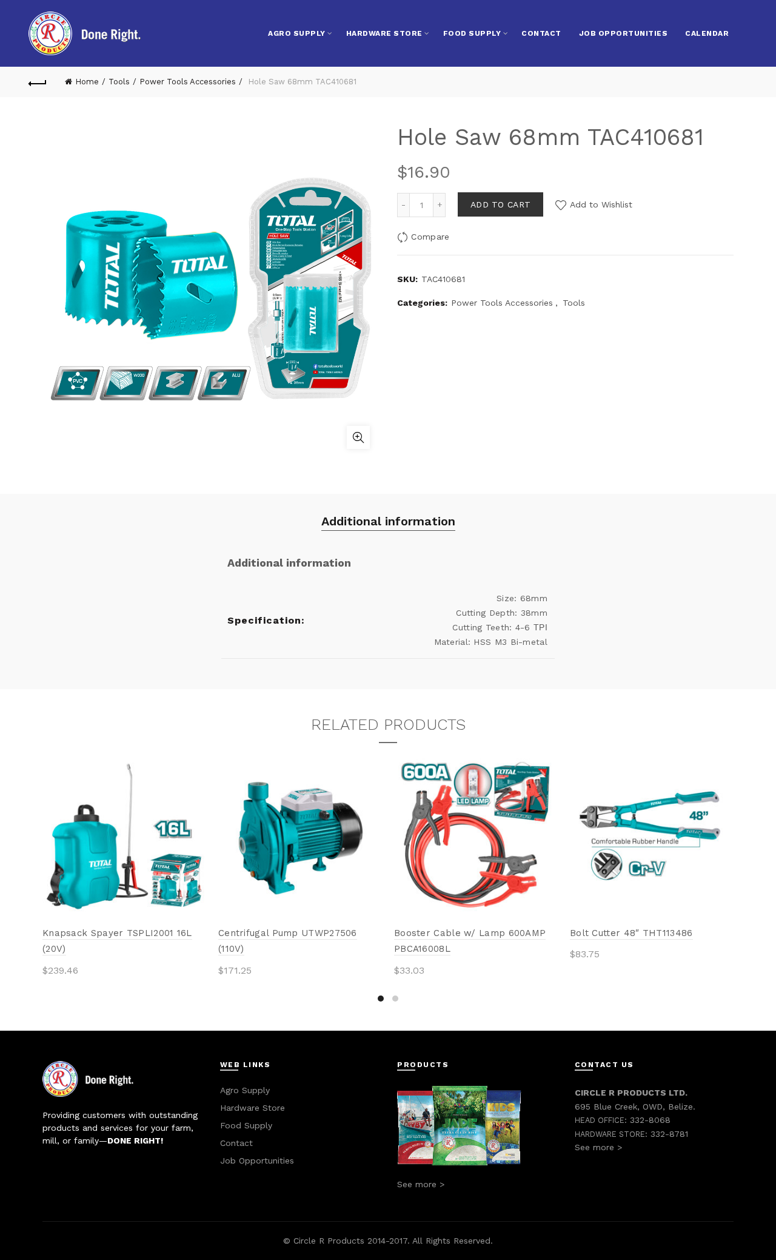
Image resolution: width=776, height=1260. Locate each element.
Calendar (707, 33)
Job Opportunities (623, 33)
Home (87, 81)
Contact (541, 33)
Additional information (388, 521)
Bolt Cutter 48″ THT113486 (631, 933)
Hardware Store (384, 33)
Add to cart (500, 204)
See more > (420, 1184)
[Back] (37, 82)
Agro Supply (297, 33)
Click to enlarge (358, 437)
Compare (430, 236)
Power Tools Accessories (187, 81)
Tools (119, 81)
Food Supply (472, 33)
